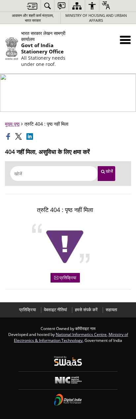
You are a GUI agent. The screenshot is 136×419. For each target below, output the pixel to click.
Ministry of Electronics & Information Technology (71, 337)
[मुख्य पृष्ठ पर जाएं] (32, 6)
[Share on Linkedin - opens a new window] (30, 136)
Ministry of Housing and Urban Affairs (96, 18)
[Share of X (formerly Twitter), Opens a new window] (19, 136)
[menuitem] (47, 6)
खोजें (109, 171)
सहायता (111, 310)
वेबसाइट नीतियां (55, 310)
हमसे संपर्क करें (86, 310)
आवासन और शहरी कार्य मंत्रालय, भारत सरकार (33, 18)
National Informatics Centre (81, 334)
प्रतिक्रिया (67, 278)
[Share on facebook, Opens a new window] (9, 136)
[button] (125, 39)
